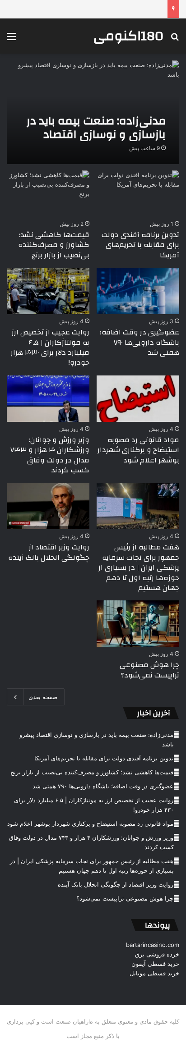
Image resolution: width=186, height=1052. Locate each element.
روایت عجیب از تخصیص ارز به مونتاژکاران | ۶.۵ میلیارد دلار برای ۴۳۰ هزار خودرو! (50, 347)
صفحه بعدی (42, 696)
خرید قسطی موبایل (154, 973)
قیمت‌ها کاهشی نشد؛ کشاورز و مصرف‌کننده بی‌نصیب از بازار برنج (53, 245)
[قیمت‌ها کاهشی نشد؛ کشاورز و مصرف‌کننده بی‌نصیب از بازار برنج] (48, 193)
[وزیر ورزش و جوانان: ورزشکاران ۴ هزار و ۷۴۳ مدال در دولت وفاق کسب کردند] (48, 398)
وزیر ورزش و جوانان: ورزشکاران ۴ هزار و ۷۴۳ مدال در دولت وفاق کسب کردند (49, 455)
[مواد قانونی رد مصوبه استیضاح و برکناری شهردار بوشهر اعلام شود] (138, 398)
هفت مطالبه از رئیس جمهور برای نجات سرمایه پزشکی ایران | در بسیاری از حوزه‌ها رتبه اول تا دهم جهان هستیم (138, 567)
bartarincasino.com (152, 944)
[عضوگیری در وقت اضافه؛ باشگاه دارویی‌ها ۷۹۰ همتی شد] (138, 291)
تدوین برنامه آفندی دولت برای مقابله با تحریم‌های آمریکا (140, 245)
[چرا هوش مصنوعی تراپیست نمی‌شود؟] (138, 623)
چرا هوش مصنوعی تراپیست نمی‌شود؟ (149, 670)
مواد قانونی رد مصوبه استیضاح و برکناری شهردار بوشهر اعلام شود (138, 450)
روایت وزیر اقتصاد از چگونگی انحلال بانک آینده (48, 552)
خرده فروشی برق (157, 954)
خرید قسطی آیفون (155, 963)
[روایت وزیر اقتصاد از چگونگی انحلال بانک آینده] (48, 506)
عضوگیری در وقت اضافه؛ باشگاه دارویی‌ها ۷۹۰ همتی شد (139, 342)
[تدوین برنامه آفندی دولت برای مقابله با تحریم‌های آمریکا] (138, 193)
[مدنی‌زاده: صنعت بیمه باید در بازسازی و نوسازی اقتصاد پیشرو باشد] (93, 112)
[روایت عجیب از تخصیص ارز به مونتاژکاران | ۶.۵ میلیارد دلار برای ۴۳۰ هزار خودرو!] (48, 291)
